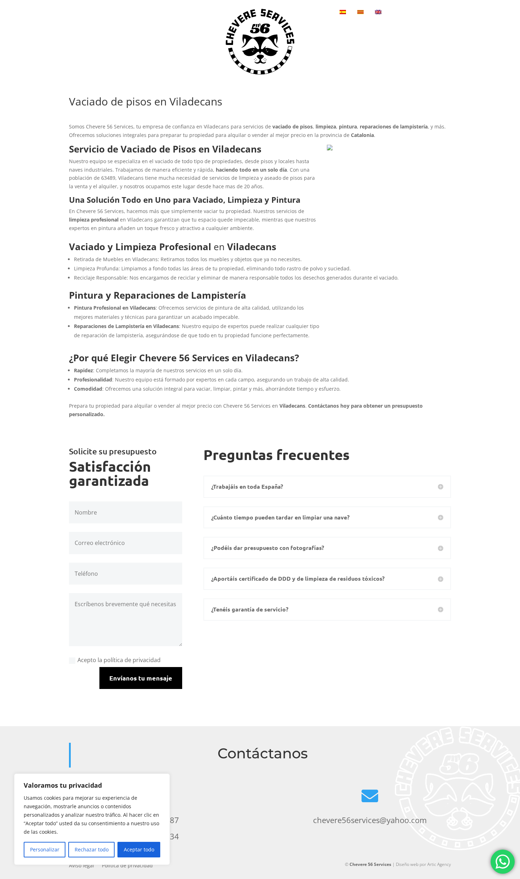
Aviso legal (81, 866)
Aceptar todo (139, 849)
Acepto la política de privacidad (119, 660)
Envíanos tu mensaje (140, 678)
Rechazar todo (92, 849)
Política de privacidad (127, 866)
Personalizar (44, 849)
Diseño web (407, 864)
